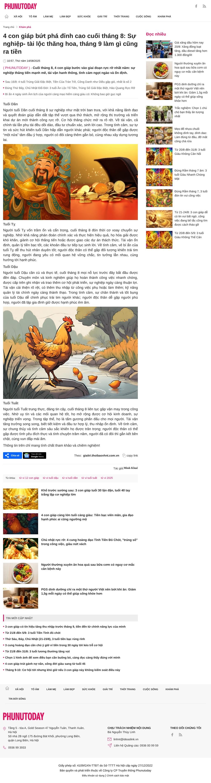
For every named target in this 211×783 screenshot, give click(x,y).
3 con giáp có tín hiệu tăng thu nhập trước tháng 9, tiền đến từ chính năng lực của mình (65, 626)
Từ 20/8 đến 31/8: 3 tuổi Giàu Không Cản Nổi (190, 151)
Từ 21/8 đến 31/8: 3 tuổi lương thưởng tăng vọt (37, 651)
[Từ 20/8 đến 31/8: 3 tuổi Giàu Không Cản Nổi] (159, 156)
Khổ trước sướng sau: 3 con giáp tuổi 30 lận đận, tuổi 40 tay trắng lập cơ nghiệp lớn (85, 492)
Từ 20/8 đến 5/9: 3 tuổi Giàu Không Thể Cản (189, 235)
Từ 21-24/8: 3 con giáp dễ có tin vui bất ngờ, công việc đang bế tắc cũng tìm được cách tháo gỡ (191, 218)
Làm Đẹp (65, 16)
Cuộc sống (143, 16)
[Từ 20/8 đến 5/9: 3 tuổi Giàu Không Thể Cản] (159, 240)
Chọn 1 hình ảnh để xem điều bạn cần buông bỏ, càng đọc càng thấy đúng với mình (62, 657)
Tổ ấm (33, 16)
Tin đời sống (17, 698)
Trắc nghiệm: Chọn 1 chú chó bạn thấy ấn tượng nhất (191, 112)
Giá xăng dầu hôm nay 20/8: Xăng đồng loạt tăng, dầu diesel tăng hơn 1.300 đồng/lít (191, 49)
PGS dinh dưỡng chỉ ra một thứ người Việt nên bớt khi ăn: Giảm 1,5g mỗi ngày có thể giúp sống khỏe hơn (88, 591)
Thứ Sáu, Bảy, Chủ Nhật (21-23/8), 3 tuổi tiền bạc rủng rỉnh (45, 639)
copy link (132, 455)
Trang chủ (8, 27)
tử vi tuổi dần (70, 477)
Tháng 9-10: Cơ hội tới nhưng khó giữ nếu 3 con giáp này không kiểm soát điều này (62, 670)
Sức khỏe (84, 16)
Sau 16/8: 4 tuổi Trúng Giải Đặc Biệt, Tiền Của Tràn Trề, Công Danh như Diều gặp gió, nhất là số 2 (68, 81)
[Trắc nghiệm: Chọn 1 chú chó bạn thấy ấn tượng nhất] (159, 115)
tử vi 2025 (107, 477)
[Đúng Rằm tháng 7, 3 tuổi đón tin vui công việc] (159, 198)
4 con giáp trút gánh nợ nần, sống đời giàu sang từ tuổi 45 (45, 663)
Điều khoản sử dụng (93, 775)
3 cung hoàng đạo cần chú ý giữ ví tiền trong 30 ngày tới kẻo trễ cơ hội (54, 645)
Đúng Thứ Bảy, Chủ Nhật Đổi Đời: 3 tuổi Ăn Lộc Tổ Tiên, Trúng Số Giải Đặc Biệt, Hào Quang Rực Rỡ (70, 88)
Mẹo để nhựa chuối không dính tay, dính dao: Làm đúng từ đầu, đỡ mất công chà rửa (191, 135)
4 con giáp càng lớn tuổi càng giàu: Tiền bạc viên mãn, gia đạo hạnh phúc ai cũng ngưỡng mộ (87, 517)
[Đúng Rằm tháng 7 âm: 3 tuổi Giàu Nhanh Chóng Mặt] (159, 177)
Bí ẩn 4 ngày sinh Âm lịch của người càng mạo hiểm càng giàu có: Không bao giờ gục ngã (63, 94)
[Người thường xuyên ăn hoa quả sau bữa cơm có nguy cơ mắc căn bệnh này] (20, 573)
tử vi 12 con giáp (29, 477)
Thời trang (121, 16)
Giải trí (102, 16)
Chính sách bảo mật (118, 775)
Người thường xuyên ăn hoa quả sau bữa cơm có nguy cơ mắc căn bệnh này (88, 567)
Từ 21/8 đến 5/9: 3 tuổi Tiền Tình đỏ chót (32, 632)
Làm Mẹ (48, 16)
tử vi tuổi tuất (89, 477)
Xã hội (18, 16)
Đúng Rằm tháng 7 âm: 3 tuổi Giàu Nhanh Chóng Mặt (191, 174)
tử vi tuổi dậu (50, 477)
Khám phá (164, 16)
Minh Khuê (131, 468)
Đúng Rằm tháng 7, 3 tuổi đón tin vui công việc (191, 193)
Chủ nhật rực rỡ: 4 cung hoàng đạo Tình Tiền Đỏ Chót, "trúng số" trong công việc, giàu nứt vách (89, 542)
